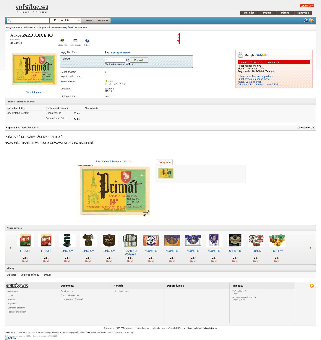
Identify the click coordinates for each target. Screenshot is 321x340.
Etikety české (66, 27)
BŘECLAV (277, 251)
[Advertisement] (224, 38)
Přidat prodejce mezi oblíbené (254, 79)
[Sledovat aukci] (62, 40)
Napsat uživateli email (249, 81)
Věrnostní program (16, 308)
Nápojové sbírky (45, 27)
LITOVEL (25, 251)
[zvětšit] (113, 193)
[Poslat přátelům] (75, 40)
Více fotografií (34, 92)
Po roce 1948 (81, 27)
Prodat (267, 12)
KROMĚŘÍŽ (151, 251)
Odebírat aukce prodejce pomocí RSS (258, 84)
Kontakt (11, 299)
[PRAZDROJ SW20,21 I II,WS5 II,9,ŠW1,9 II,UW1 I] (130, 248)
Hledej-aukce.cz (121, 291)
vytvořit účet (307, 6)
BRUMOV (256, 251)
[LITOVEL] (25, 248)
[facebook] (306, 21)
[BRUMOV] (256, 248)
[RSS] (311, 21)
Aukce (19, 27)
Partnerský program (17, 312)
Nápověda (303, 12)
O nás (10, 295)
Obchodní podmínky (70, 295)
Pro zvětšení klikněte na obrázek (113, 161)
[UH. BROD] (235, 248)
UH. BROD (235, 251)
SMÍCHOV (67, 251)
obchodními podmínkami (206, 328)
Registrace (13, 291)
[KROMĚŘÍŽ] (151, 248)
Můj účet (249, 12)
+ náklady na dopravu (120, 53)
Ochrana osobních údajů (72, 299)
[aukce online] (31, 14)
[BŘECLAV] (277, 248)
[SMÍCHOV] (67, 248)
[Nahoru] (311, 285)
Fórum (285, 12)
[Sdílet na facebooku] (87, 40)
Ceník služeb (67, 291)
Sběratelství (29, 27)
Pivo (56, 27)
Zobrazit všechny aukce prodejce (255, 76)
